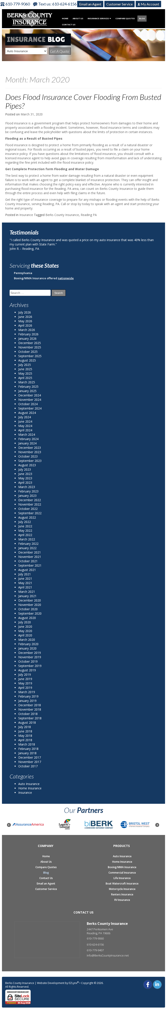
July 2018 (24, 727)
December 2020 (29, 600)
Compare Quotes (125, 18)
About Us (78, 18)
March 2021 (26, 592)
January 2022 (27, 548)
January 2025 (27, 391)
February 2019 (28, 696)
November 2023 (29, 452)
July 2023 (24, 469)
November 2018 (29, 709)
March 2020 (26, 640)
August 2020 (27, 618)
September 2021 (30, 565)
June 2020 (25, 626)
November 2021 (29, 557)
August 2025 (27, 360)
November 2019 (29, 657)
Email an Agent (90, 4)
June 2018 (25, 731)
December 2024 (29, 395)
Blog (142, 18)
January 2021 (27, 596)
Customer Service (119, 4)
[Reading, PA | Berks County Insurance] (29, 18)
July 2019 (24, 674)
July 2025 (24, 365)
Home (65, 18)
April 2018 (25, 740)
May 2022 (25, 530)
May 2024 (25, 426)
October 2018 (28, 714)
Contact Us (68, 24)
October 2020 (28, 609)
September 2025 (30, 356)
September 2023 (30, 461)
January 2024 (27, 443)
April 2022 (25, 535)
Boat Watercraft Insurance (122, 883)
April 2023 (25, 482)
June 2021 (25, 578)
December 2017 (29, 757)
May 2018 (25, 736)
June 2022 (25, 526)
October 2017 (28, 766)
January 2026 (27, 338)
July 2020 (24, 622)
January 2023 (27, 496)
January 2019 (27, 701)
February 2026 (28, 334)
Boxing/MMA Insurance (122, 867)
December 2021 (29, 552)
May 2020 (25, 631)
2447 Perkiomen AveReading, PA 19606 (100, 931)
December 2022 (29, 500)
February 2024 (28, 439)
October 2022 (28, 509)
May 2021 (25, 583)
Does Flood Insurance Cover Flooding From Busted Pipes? (83, 101)
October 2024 (28, 404)
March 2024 (26, 434)
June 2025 (25, 369)
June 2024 (25, 421)
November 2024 (29, 400)
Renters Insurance (122, 894)
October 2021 (28, 561)
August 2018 (27, 722)
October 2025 (28, 352)
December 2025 (29, 343)
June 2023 (25, 474)
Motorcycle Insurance (122, 889)
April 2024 (25, 430)
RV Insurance (122, 900)
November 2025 (29, 347)
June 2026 (25, 317)
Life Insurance (122, 878)
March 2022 (26, 539)
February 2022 (28, 544)
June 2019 (25, 679)
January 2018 (27, 753)
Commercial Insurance (122, 872)
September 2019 (30, 666)
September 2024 (30, 408)
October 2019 (28, 661)
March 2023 (26, 487)
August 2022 (27, 517)
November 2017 (29, 762)
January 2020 (27, 648)
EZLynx (73, 983)
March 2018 (26, 744)
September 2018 (30, 718)
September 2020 (30, 613)
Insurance (26, 215)
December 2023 (29, 448)
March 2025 (26, 382)
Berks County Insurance (62, 215)
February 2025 (28, 386)
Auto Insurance (29, 784)
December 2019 (29, 653)
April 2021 (25, 587)
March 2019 (26, 692)
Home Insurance (30, 788)
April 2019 (25, 688)
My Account (149, 4)
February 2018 (28, 749)
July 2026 (24, 312)
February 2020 (28, 644)
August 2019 (27, 670)
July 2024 (24, 417)
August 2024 (27, 413)
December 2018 (29, 705)
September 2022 (30, 513)
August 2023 (27, 465)
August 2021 (27, 570)
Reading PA (89, 215)
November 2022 (29, 504)
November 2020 (29, 605)
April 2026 (25, 325)
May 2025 (25, 373)
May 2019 (25, 683)
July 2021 (24, 574)
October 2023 (28, 456)
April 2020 (25, 635)
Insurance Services (98, 18)
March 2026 (26, 330)
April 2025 (25, 378)
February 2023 (28, 491)
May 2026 (25, 321)
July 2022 (24, 522)
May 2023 (25, 478)
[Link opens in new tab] (147, 984)
